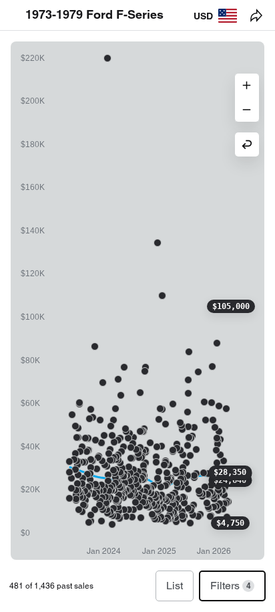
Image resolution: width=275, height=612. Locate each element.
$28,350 (230, 472)
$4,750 (230, 523)
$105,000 (231, 306)
